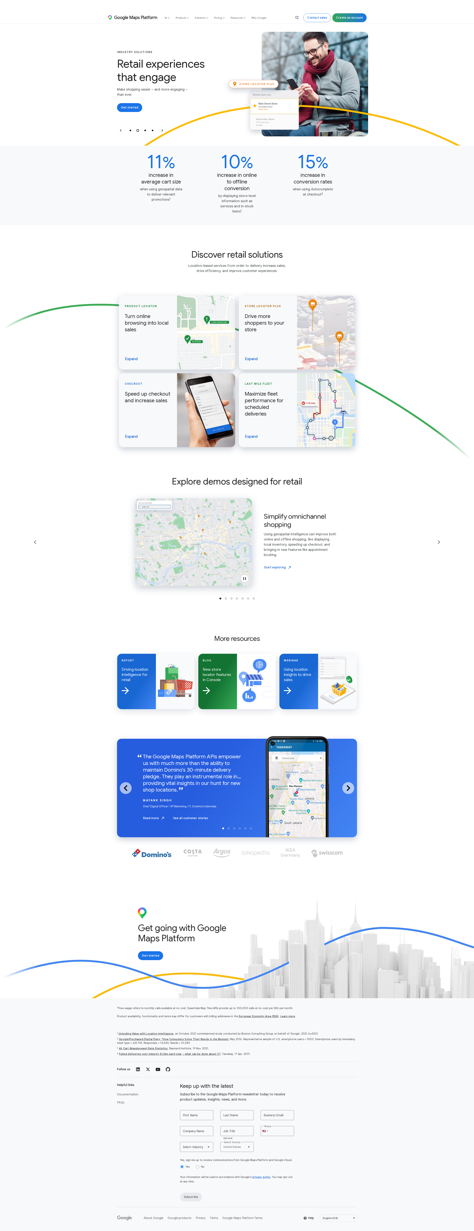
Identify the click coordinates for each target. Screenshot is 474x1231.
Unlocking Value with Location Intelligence (145, 1033)
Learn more (287, 1016)
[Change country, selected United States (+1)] (265, 1131)
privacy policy (261, 1177)
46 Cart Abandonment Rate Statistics (143, 1048)
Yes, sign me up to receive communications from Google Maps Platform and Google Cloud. (236, 1160)
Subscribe (191, 1197)
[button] (120, 130)
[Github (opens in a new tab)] (168, 1069)
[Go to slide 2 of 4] (137, 130)
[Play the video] (244, 578)
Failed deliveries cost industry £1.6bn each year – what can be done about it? (170, 1054)
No (202, 1166)
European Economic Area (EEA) (259, 1016)
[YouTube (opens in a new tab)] (158, 1069)
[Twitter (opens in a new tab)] (148, 1069)
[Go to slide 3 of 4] (145, 130)
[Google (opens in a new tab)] (125, 1218)
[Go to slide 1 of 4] (130, 130)
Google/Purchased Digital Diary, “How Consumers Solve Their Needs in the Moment (173, 1039)
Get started (129, 107)
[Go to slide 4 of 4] (152, 130)
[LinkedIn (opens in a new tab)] (138, 1069)
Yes (188, 1166)
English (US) (330, 1218)
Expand (131, 359)
